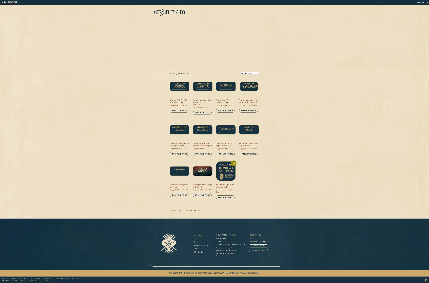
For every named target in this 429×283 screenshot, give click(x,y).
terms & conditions (46, 278)
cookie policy (74, 278)
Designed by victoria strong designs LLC (18, 280)
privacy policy (61, 278)
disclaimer (33, 278)
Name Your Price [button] (179, 110)
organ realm (169, 12)
